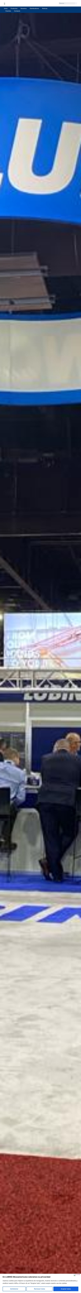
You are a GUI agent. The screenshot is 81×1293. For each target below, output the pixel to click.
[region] (40, 1283)
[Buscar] (76, 3)
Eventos (8, 11)
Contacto (17, 11)
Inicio (5, 8)
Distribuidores (34, 8)
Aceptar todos (66, 1289)
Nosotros (24, 8)
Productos (14, 8)
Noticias (44, 8)
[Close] (77, 1275)
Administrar (14, 1289)
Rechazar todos (39, 1289)
